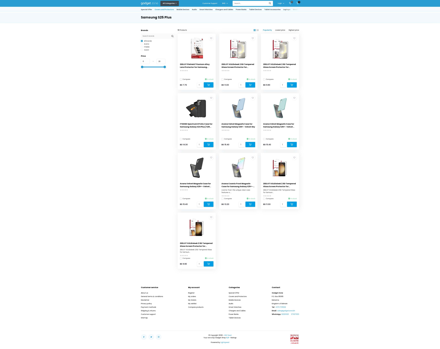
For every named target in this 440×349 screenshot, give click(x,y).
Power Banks (241, 9)
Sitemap (144, 318)
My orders (192, 296)
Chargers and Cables (224, 9)
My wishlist (192, 303)
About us (144, 293)
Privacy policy (146, 303)
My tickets (192, 300)
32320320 (285, 314)
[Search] (270, 3)
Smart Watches (206, 9)
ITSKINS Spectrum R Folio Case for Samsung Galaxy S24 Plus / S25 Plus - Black (196, 127)
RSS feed (227, 335)
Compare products (196, 307)
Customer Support (209, 3)
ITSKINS (147, 47)
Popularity (267, 30)
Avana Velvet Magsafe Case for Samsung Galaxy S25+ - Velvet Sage (278, 127)
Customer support (148, 314)
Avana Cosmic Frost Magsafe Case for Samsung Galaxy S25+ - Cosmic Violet (237, 186)
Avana (146, 44)
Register (191, 293)
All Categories (169, 3)
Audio (194, 9)
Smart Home (298, 9)
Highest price (294, 30)
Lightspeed (225, 342)
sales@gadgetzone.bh (286, 311)
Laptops (286, 9)
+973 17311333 (280, 307)
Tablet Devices (255, 9)
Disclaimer (145, 300)
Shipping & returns (148, 311)
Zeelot (146, 50)
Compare (186, 79)
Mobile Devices (183, 9)
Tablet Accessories (272, 9)
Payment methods (148, 307)
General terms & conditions (152, 296)
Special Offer (146, 9)
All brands (148, 41)
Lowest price (280, 30)
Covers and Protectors (164, 9)
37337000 (295, 314)
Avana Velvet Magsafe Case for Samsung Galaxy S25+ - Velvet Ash (195, 186)
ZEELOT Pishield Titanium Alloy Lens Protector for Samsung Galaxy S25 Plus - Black (195, 67)
